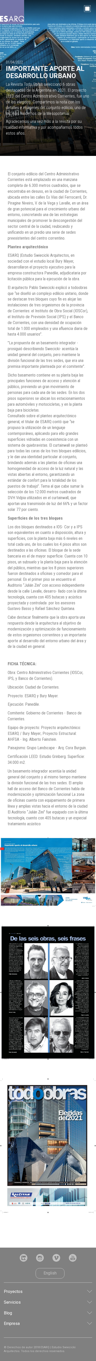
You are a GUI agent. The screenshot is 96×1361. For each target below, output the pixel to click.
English (50, 1273)
